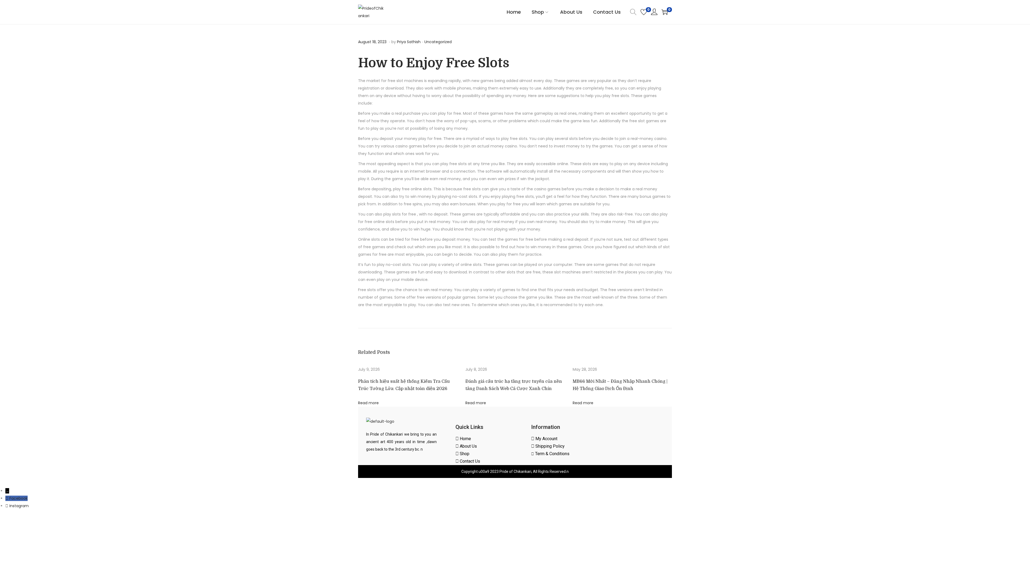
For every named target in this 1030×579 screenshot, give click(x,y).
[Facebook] (7, 498)
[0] (644, 12)
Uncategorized (438, 41)
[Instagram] (7, 506)
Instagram (19, 506)
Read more (368, 403)
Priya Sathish (409, 41)
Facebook (18, 498)
